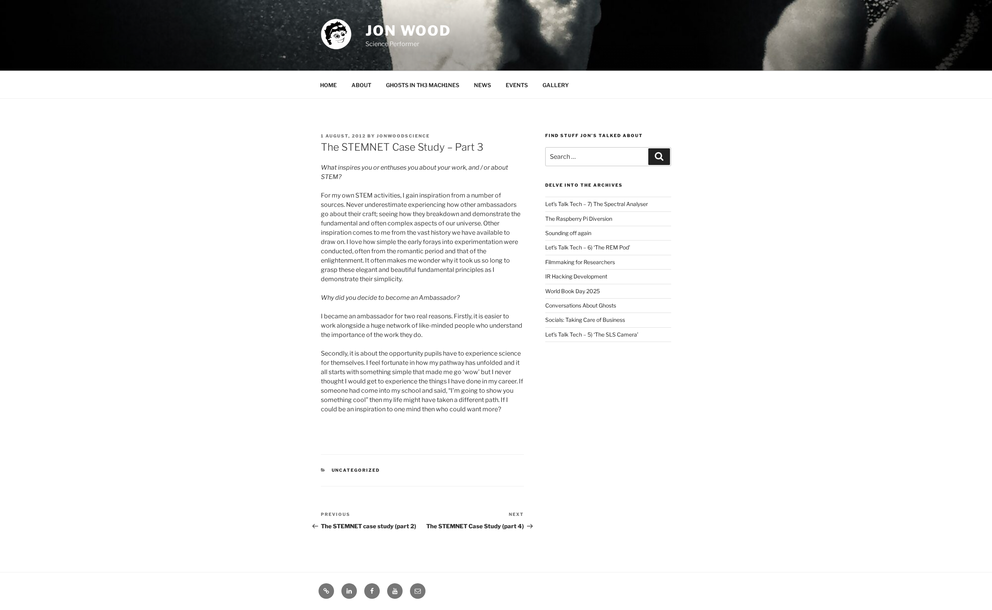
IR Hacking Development (576, 276)
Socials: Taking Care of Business (585, 319)
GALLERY (555, 85)
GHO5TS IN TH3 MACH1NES (422, 85)
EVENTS (517, 85)
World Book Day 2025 (572, 291)
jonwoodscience (403, 136)
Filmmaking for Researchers (580, 262)
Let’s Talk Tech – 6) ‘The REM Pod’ (587, 247)
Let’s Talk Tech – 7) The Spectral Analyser (596, 204)
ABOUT (361, 85)
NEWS (482, 85)
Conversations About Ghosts (580, 305)
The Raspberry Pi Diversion (578, 218)
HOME (328, 85)
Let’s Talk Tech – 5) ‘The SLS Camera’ (591, 334)
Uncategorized (356, 470)
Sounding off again (568, 233)
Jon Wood (408, 30)
